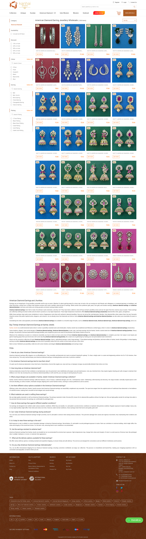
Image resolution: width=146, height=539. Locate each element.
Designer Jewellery (126, 501)
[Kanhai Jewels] (20, 4)
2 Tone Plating (17, 118)
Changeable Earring (18, 102)
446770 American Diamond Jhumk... (98, 119)
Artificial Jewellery (88, 501)
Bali (14, 93)
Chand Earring (17, 100)
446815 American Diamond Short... (123, 255)
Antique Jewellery (76, 501)
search (53, 457)
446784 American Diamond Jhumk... (47, 255)
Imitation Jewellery (41, 504)
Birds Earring (16, 97)
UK (16, 519)
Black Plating (16, 121)
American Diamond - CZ (48, 13)
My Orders (69, 460)
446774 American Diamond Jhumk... (98, 153)
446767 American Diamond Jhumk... (124, 85)
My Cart (68, 466)
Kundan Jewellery (68, 504)
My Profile (69, 469)
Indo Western (64, 13)
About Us (11, 463)
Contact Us (12, 466)
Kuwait (41, 519)
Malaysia (49, 519)
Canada (30, 519)
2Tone (14, 67)
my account (71, 457)
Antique (23, 13)
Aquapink (15, 72)
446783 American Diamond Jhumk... (124, 221)
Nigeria (73, 519)
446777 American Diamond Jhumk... (72, 187)
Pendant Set (53, 469)
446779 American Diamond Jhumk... (124, 187)
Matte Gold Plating (18, 130)
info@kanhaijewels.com (125, 480)
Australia (22, 519)
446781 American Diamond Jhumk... (72, 221)
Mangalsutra (79, 504)
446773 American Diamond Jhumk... (72, 153)
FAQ (29, 460)
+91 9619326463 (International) (127, 478)
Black (14, 74)
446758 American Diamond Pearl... (72, 85)
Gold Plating (16, 128)
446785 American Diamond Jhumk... (72, 255)
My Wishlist (69, 463)
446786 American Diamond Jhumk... (98, 255)
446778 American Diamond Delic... (97, 187)
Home (11, 460)
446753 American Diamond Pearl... (72, 51)
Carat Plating (16, 125)
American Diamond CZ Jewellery (41, 501)
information (14, 457)
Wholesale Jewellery (40, 508)
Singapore (56, 519)
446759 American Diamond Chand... (98, 85)
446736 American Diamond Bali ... (46, 51)
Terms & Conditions (33, 471)
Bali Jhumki (16, 95)
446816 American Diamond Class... (46, 290)
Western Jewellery (26, 508)
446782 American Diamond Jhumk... (98, 221)
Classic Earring (17, 105)
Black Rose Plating (18, 123)
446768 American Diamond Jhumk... (47, 119)
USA (12, 519)
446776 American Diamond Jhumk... (47, 187)
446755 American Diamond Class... (123, 51)
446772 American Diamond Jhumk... (47, 153)
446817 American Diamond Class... (72, 290)
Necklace (52, 466)
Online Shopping (110, 504)
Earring (52, 463)
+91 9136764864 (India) (125, 474)
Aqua (14, 69)
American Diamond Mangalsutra (60, 501)
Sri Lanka (80, 519)
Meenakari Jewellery (90, 504)
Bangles (52, 460)
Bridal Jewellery (107, 501)
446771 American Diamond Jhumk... (124, 119)
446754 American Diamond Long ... (97, 51)
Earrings (13, 504)
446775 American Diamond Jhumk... (124, 153)
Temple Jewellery (15, 508)
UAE (36, 519)
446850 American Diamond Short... (123, 290)
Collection (12, 13)
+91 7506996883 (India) (125, 476)
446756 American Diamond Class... (46, 85)
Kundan (32, 13)
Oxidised (86, 13)
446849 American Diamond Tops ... (97, 290)
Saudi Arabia (65, 519)
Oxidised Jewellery (121, 504)
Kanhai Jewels (13, 328)
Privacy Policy (32, 463)
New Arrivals (129, 13)
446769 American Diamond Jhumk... (72, 119)
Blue (14, 79)
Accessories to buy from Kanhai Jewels (20, 501)
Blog (10, 469)
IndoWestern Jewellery (55, 504)
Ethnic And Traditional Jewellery (26, 504)
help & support (34, 457)
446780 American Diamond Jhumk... (47, 221)
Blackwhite (16, 77)
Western (76, 13)
